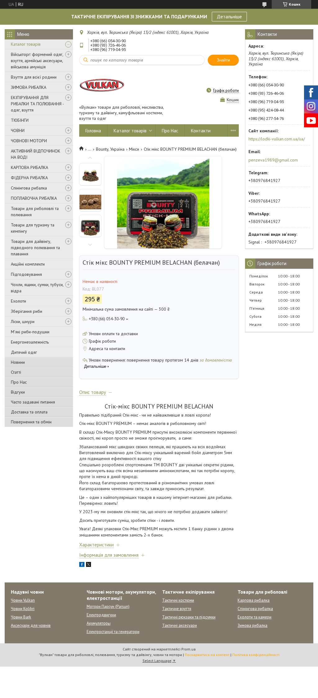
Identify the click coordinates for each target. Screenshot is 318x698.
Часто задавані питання (33, 402)
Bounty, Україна (110, 149)
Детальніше (229, 16)
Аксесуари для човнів (31, 625)
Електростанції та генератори (113, 631)
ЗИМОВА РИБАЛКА (28, 87)
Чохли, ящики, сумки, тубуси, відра (37, 288)
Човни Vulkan (23, 600)
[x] (88, 565)
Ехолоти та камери (254, 617)
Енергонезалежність (30, 342)
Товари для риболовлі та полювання (35, 211)
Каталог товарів (26, 44)
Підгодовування (26, 274)
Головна (93, 130)
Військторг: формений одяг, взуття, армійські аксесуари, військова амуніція (37, 61)
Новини (18, 362)
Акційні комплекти (28, 264)
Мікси (134, 149)
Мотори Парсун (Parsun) (108, 606)
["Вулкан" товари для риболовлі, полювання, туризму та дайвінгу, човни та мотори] (102, 84)
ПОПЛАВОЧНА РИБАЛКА (34, 198)
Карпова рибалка (254, 600)
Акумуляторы (99, 623)
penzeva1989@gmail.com (273, 160)
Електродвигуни (101, 615)
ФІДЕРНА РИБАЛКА (29, 177)
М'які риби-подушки (30, 332)
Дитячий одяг (24, 352)
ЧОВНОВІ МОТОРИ (29, 141)
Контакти (201, 130)
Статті (16, 372)
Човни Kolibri (22, 608)
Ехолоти (18, 301)
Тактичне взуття (176, 608)
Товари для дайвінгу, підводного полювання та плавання (35, 248)
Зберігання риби (26, 311)
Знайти (223, 60)
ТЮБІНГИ (20, 120)
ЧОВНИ (18, 130)
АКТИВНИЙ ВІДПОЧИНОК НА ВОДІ (35, 154)
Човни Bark (21, 617)
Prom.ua (188, 649)
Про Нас (19, 382)
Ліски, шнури (22, 321)
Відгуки (18, 392)
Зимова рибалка (252, 625)
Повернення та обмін (31, 422)
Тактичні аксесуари (179, 625)
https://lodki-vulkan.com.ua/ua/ (276, 139)
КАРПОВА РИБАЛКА (29, 167)
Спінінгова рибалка (29, 188)
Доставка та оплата (29, 412)
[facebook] (81, 565)
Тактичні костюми (178, 600)
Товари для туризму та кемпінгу (32, 228)
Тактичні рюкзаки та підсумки (189, 617)
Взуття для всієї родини (34, 77)
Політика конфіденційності (255, 654)
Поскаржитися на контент (207, 654)
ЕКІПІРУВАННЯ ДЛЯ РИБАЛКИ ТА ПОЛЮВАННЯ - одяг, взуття (37, 104)
